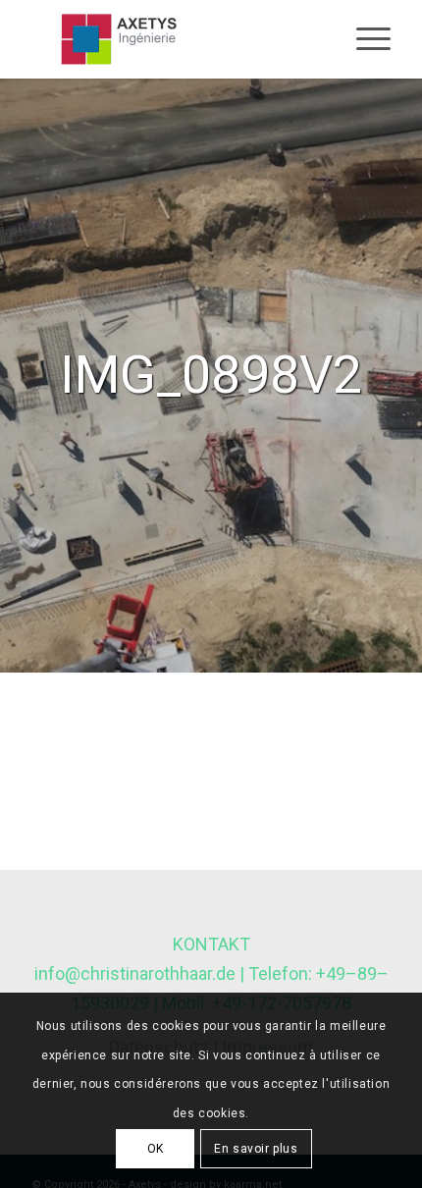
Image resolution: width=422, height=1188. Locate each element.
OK (155, 1149)
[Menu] (364, 39)
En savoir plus (255, 1149)
